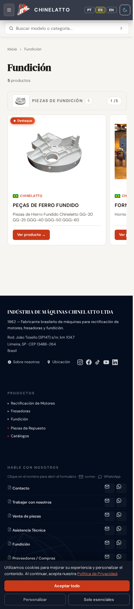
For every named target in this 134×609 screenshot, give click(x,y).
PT (89, 10)
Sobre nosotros (26, 361)
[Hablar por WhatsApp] (122, 488)
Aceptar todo (67, 585)
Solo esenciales (99, 599)
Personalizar (35, 599)
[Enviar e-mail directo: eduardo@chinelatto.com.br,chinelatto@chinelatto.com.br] (110, 544)
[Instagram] (80, 362)
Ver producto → (31, 234)
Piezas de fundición (61, 100)
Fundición (19, 419)
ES (100, 10)
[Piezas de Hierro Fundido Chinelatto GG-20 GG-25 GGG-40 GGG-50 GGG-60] (57, 180)
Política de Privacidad (97, 573)
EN (111, 10)
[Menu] (9, 10)
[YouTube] (106, 362)
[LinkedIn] (115, 362)
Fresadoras (20, 411)
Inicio (12, 49)
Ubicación (61, 361)
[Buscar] (121, 28)
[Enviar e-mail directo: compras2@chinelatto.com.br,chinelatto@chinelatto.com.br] (110, 558)
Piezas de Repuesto (28, 428)
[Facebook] (89, 362)
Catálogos (20, 435)
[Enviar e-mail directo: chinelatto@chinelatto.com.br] (110, 502)
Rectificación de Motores (33, 403)
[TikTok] (97, 362)
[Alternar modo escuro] (125, 10)
